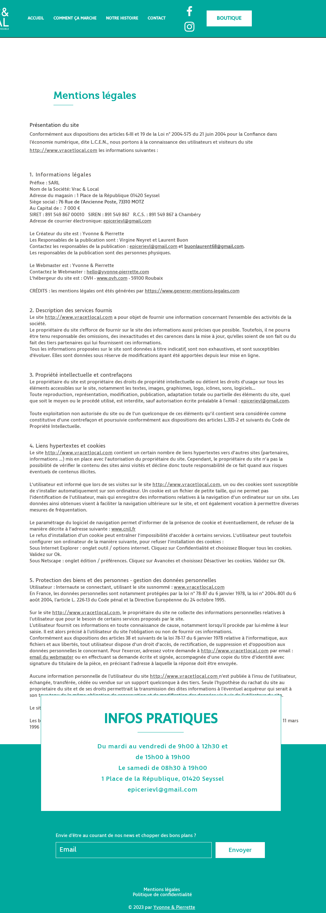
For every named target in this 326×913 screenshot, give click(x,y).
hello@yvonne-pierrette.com (118, 272)
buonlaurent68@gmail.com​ (214, 246)
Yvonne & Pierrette (174, 907)
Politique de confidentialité (162, 894)
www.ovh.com (112, 278)
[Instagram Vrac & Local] (189, 26)
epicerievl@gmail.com (127, 221)
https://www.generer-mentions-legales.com (192, 291)
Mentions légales (162, 889)
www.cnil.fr (123, 529)
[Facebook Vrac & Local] (189, 11)
